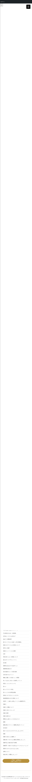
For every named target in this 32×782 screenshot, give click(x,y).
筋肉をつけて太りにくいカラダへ (11, 695)
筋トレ (4, 686)
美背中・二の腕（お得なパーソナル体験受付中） (14, 701)
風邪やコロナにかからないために (11, 748)
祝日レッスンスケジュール (9, 683)
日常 (4, 654)
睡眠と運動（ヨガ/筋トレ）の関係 (11, 677)
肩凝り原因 (5, 713)
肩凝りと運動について (8, 707)
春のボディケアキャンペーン (10, 659)
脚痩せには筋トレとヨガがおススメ (11, 719)
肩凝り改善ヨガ (6, 716)
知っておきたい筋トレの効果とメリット (12, 680)
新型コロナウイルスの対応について (11, 645)
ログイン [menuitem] (3, 1)
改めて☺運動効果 (7, 639)
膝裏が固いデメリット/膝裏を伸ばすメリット (13, 725)
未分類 (4, 662)
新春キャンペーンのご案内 (9, 651)
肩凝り (4, 704)
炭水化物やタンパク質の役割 (10, 671)
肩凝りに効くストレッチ (9, 710)
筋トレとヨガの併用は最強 (9, 692)
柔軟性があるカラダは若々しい (10, 665)
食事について (6, 751)
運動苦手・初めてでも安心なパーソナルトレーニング (15, 745)
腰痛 (4, 722)
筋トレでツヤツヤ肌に (8, 689)
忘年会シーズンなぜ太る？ (9, 636)
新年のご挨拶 (6, 648)
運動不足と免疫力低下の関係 (10, 742)
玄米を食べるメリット (8, 674)
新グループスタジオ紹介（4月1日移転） (12, 642)
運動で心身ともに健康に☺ (9, 736)
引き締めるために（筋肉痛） (10, 633)
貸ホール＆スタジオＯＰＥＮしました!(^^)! (13, 730)
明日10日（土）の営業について (10, 656)
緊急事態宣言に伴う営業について (11, 698)
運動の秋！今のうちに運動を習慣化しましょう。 (14, 739)
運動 (4, 733)
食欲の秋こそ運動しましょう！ (10, 754)
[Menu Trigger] (28, 7)
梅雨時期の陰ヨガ (7, 668)
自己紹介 (5, 727)
